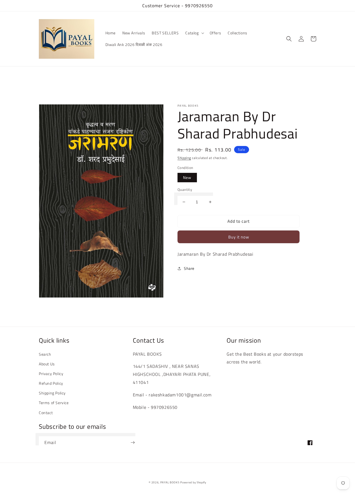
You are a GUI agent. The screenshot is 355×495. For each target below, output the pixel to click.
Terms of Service (54, 403)
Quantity (185, 189)
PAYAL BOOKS (169, 482)
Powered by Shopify (193, 482)
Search (45, 354)
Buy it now (238, 237)
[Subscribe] (132, 442)
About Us (47, 364)
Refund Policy (51, 383)
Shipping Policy (52, 393)
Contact (46, 413)
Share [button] (189, 268)
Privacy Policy (51, 373)
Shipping (184, 157)
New (187, 177)
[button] (194, 33)
